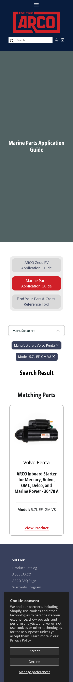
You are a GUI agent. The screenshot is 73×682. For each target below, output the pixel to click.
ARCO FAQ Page (24, 581)
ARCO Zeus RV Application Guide (36, 265)
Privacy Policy (20, 640)
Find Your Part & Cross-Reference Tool (36, 301)
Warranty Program (26, 587)
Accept (34, 651)
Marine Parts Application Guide (36, 283)
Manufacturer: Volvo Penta (34, 345)
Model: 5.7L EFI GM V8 (34, 356)
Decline (34, 661)
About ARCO (21, 574)
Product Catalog (24, 568)
